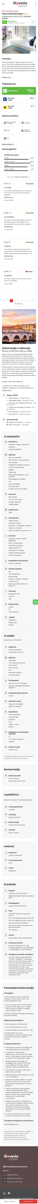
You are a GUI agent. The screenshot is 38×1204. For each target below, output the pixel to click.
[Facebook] (9, 1193)
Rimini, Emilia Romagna (10, 11)
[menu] (36, 4)
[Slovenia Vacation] (11, 1157)
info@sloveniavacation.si (15, 1178)
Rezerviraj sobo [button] (28, 1201)
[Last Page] (33, 300)
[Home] (4, 1193)
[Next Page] (29, 300)
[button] (5, 40)
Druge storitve (7, 144)
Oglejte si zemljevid (10, 1201)
